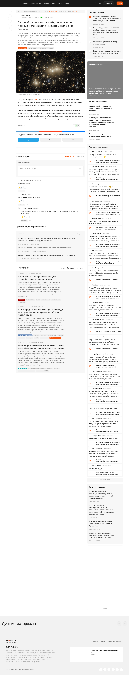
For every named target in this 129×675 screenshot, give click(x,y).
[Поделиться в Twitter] (10, 21)
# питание (22, 302)
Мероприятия (57, 3)
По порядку (80, 156)
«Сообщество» (53, 11)
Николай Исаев (97, 337)
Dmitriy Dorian (96, 233)
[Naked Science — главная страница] (13, 3)
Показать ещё (105, 480)
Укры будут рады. (95, 469)
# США (36, 338)
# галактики (42, 48)
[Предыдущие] (119, 623)
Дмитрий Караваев (98, 435)
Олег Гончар (26, 15)
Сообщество (36, 3)
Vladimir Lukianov (98, 218)
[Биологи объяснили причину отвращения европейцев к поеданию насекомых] (75, 284)
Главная (25, 3)
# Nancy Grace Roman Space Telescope (40, 368)
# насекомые (46, 299)
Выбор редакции (55, 338)
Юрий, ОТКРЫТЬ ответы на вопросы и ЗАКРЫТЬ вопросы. (103, 222)
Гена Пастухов (97, 268)
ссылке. (75, 11)
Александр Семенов (98, 166)
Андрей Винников (98, 319)
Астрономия (22, 368)
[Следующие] (125, 623)
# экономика (44, 338)
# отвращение (56, 299)
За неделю (71, 268)
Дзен (50, 140)
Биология (21, 299)
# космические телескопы (26, 371)
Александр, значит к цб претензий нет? (103, 439)
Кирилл (23, 194)
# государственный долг (48, 335)
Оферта (95, 642)
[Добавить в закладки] (10, 11)
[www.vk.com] (104, 669)
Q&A (67, 3)
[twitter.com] (100, 669)
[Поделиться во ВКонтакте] (10, 30)
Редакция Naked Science (38, 251)
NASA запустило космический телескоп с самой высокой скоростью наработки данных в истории (41, 346)
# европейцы (30, 299)
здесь (36, 99)
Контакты (103, 642)
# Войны (36, 335)
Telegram (28, 140)
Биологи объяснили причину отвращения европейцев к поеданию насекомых (37, 277)
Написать (109, 3)
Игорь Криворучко (98, 354)
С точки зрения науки (25, 335)
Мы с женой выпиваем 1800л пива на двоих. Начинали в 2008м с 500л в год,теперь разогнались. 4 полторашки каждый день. (103, 325)
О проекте (111, 642)
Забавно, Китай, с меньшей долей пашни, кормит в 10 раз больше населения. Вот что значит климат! (104, 273)
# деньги (60, 335)
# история (29, 338)
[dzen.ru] (113, 669)
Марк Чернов (35, 244)
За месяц (79, 268)
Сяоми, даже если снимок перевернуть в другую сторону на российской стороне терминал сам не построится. (104, 424)
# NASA (56, 368)
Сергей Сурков (97, 201)
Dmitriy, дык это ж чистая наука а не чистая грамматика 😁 (102, 156)
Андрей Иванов (97, 465)
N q (93, 250)
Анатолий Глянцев (36, 258)
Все (46, 227)
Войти (120, 3)
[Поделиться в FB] (10, 16)
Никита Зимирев (97, 405)
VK (73, 140)
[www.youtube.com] (109, 669)
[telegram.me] (117, 669)
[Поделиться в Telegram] (10, 26)
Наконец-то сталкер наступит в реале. (103, 409)
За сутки (62, 268)
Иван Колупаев (97, 151)
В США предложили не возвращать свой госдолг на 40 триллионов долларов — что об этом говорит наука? (41, 312)
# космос (50, 48)
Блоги (46, 3)
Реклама (119, 642)
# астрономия (32, 48)
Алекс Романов (97, 388)
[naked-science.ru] (121, 669)
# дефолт (21, 338)
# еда (38, 299)
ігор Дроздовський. (27, 180)
